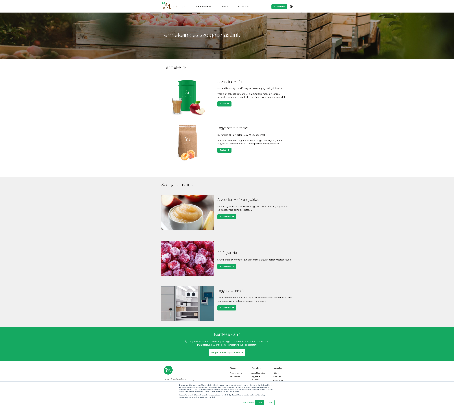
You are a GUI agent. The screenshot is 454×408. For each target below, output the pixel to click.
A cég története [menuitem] (236, 373)
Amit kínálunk (203, 6)
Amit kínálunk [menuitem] (235, 377)
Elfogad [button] (259, 402)
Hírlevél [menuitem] (276, 373)
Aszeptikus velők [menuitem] (258, 373)
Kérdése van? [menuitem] (278, 381)
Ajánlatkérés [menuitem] (277, 377)
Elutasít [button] (270, 402)
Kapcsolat (243, 6)
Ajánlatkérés (279, 6)
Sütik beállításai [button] (248, 402)
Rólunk (224, 6)
